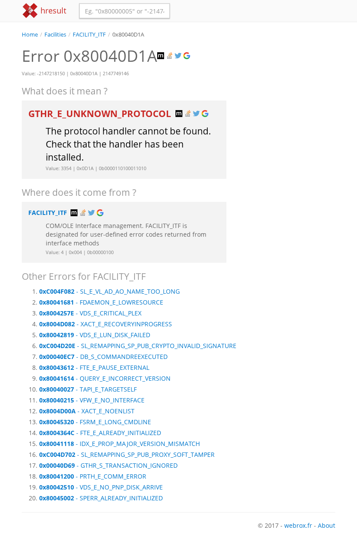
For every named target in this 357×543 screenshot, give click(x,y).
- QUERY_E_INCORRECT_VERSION (105, 378)
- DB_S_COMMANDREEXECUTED (103, 356)
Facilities (55, 34)
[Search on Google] (187, 56)
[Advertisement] (287, 82)
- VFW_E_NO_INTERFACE (92, 400)
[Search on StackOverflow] (170, 56)
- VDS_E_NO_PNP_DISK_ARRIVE (101, 487)
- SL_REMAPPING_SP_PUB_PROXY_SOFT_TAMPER (127, 454)
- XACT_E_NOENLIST (87, 411)
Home (30, 34)
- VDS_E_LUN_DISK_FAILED (94, 335)
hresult (52, 10)
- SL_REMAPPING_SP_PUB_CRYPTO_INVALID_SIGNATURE (137, 346)
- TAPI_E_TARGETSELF (88, 389)
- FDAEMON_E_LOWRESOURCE (101, 302)
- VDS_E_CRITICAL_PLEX (90, 313)
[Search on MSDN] (161, 56)
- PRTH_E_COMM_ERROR (92, 476)
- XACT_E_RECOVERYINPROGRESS (105, 324)
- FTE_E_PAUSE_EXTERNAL (94, 367)
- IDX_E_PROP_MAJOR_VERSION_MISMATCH (119, 443)
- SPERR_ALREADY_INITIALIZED (101, 498)
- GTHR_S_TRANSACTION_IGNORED (108, 465)
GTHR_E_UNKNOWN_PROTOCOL (100, 113)
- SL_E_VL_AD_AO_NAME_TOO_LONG (109, 291)
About (326, 525)
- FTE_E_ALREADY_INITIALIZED (100, 433)
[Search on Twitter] (179, 56)
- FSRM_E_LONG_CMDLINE (95, 422)
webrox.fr (298, 525)
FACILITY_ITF (89, 34)
